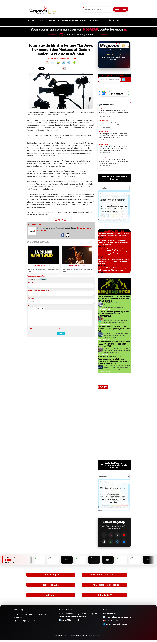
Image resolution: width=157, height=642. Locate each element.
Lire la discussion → (105, 116)
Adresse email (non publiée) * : (38, 290)
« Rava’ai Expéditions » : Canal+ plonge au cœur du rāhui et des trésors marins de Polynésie (113, 261)
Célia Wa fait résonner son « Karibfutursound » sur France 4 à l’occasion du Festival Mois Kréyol (77, 269)
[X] (117, 535)
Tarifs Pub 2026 (51, 585)
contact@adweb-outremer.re (118, 617)
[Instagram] (110, 535)
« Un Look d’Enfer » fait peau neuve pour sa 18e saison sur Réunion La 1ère (113, 269)
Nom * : (30, 282)
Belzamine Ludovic (36, 224)
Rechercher (120, 9)
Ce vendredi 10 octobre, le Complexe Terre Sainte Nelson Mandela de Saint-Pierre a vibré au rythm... (117, 350)
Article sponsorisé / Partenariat (76, 20)
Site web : (31, 298)
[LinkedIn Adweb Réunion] (104, 627)
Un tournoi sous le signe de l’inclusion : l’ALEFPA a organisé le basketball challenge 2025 (114, 343)
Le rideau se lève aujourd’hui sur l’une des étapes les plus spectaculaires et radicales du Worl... (116, 335)
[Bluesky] (124, 541)
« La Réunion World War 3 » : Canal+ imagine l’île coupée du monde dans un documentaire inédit (43, 269)
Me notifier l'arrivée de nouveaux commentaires (46, 329)
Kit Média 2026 (104, 595)
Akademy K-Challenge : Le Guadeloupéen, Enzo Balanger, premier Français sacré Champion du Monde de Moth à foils (114, 360)
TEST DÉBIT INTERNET (112, 20)
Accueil (31, 20)
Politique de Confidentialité (104, 574)
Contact (97, 20)
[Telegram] (117, 541)
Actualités (41, 20)
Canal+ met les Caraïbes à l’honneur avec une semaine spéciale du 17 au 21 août (113, 235)
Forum (103, 387)
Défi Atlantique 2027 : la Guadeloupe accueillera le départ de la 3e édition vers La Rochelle (114, 298)
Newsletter (54, 20)
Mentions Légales (51, 574)
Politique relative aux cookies (104, 585)
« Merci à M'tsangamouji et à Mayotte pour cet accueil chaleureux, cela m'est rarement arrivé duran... (116, 320)
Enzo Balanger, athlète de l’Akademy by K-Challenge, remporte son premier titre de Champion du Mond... (117, 368)
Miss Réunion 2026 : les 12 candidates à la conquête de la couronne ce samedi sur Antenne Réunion (113, 242)
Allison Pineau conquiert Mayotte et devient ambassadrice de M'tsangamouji (113, 313)
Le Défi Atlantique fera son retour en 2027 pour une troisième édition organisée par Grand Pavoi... (116, 305)
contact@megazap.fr (26, 621)
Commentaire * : (33, 306)
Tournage (65, 220)
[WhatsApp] (110, 541)
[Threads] (104, 541)
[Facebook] (104, 535)
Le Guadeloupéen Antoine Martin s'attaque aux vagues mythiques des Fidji (114, 328)
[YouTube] (124, 535)
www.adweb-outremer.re (116, 624)
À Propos (51, 595)
